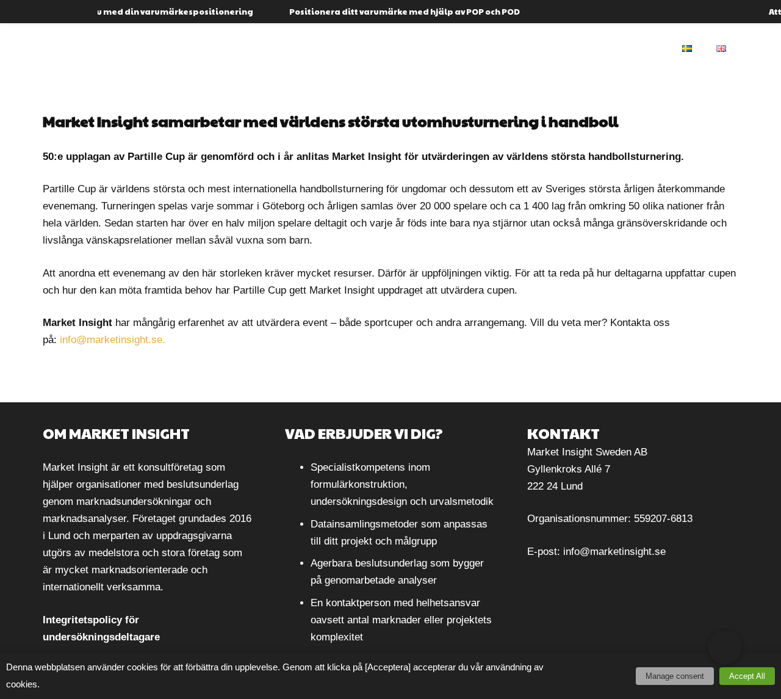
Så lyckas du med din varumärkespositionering (139, 11)
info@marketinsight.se (614, 551)
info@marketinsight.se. (112, 340)
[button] (725, 647)
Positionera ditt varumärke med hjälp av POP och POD (393, 11)
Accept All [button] (747, 676)
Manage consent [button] (675, 676)
